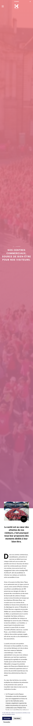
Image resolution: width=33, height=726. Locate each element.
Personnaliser (6, 722)
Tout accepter (7, 718)
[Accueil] (16, 6)
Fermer (16, 1)
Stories (18, 246)
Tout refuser (17, 718)
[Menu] (2, 6)
